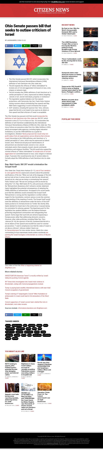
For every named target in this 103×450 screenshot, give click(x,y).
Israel (25, 325)
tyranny (45, 325)
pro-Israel (15, 338)
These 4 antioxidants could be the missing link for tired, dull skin (72, 60)
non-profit (17, 335)
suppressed (19, 332)
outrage (43, 332)
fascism (8, 325)
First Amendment (17, 325)
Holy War (8, 338)
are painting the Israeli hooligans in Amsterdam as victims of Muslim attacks (28, 235)
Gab (26, 45)
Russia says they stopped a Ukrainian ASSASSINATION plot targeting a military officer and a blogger (45, 367)
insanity (28, 328)
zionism (37, 332)
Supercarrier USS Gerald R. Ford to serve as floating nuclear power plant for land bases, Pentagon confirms (72, 89)
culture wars (9, 335)
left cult (24, 335)
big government (10, 328)
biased (34, 328)
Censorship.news (13, 230)
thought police (20, 328)
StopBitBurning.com (58, 2)
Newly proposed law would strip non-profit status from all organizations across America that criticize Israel (27, 136)
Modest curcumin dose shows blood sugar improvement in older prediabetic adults (70, 102)
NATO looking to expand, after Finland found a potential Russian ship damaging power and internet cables (12, 369)
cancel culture (37, 335)
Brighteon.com (42, 308)
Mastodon (10, 45)
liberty (29, 335)
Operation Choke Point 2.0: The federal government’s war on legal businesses (44, 397)
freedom (39, 325)
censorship (32, 325)
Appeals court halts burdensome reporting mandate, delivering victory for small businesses (12, 398)
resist (39, 328)
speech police (29, 332)
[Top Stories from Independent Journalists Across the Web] (51, 14)
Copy (35, 45)
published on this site (52, 443)
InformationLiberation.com (27, 308)
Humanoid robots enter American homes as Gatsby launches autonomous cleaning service (71, 75)
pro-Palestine (46, 335)
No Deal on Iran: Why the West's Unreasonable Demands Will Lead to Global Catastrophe (70, 31)
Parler (18, 45)
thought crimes (10, 332)
